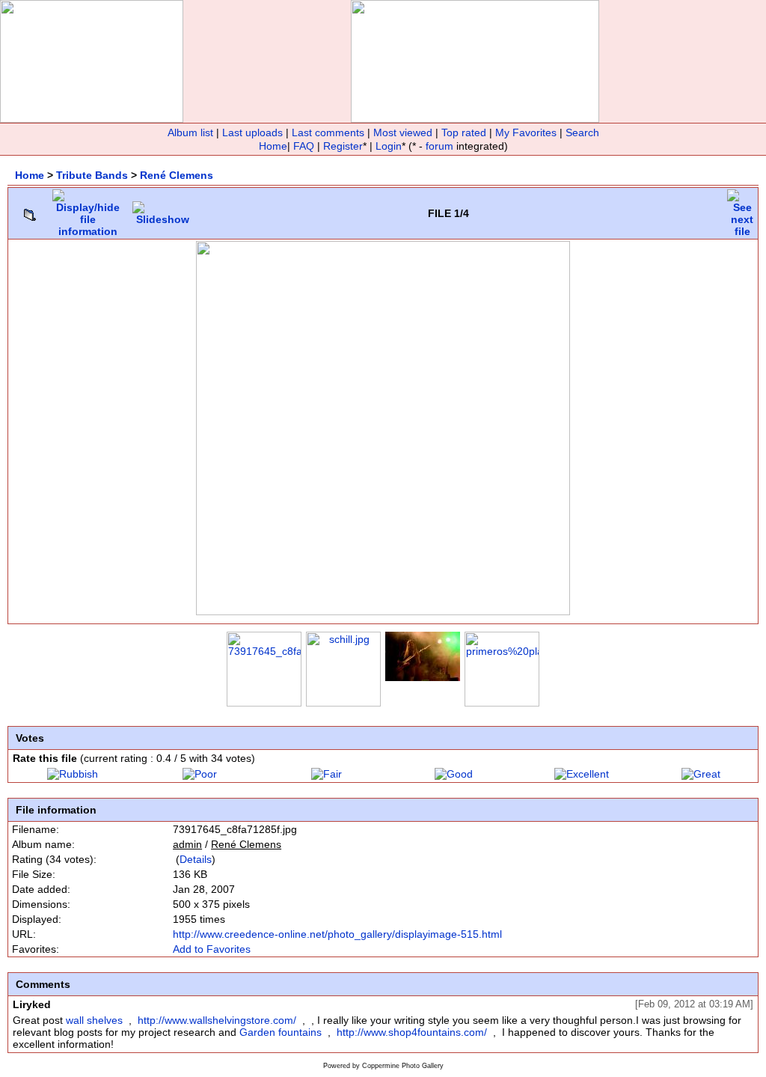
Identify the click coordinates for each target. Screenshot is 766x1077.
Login (389, 146)
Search (582, 132)
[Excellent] (581, 774)
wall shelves (94, 1020)
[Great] (700, 774)
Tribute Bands (92, 175)
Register (343, 146)
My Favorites (526, 132)
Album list (190, 132)
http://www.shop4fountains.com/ (412, 1032)
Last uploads (252, 132)
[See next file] (742, 209)
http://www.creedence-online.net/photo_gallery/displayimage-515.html (337, 934)
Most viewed (402, 132)
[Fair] (326, 774)
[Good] (454, 774)
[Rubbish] (72, 774)
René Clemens (176, 175)
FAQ (303, 146)
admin (187, 844)
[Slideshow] (162, 209)
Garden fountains (280, 1032)
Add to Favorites (212, 949)
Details (196, 859)
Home (273, 146)
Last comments (328, 132)
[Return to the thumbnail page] (29, 211)
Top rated (463, 132)
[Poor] (200, 774)
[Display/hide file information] (88, 209)
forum (439, 146)
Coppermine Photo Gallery (403, 1066)
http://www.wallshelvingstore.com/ (217, 1020)
